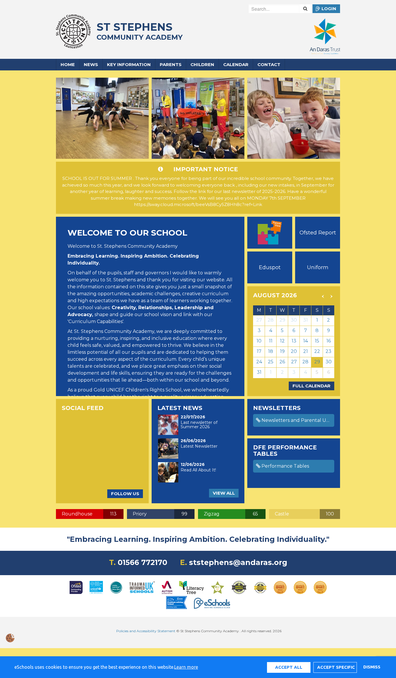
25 (270, 361)
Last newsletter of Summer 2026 (199, 424)
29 (282, 320)
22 (317, 351)
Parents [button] (170, 64)
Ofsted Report (317, 232)
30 (294, 320)
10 (259, 341)
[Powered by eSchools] (212, 603)
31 (305, 320)
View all (224, 493)
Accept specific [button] (336, 667)
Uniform (317, 267)
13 (294, 341)
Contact (268, 64)
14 (305, 341)
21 (305, 351)
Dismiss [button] (371, 666)
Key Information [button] (129, 64)
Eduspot (270, 267)
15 (317, 341)
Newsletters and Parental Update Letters (297, 420)
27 (259, 320)
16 (328, 341)
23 (328, 351)
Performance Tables (284, 466)
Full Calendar (311, 386)
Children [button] (202, 64)
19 (282, 351)
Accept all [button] (288, 667)
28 (271, 320)
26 (282, 361)
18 (270, 351)
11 (271, 341)
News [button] (91, 64)
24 (259, 361)
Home (68, 64)
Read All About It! (198, 470)
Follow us (125, 493)
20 (294, 351)
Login (328, 8)
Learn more (186, 667)
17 (259, 351)
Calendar (235, 64)
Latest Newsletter (199, 446)
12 (282, 341)
